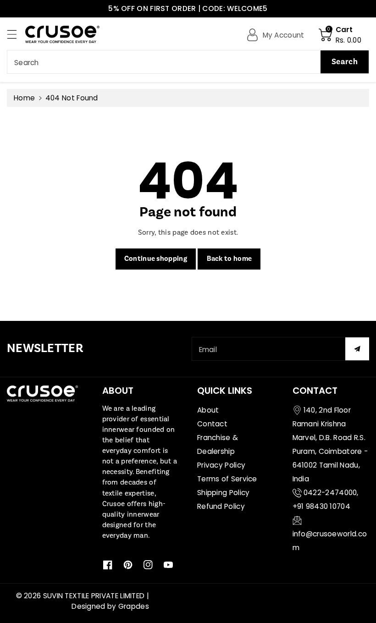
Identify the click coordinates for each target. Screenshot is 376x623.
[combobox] (188, 61)
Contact (212, 424)
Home (24, 98)
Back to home (229, 258)
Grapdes (133, 606)
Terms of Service (227, 479)
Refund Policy (221, 506)
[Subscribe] (357, 348)
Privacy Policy (221, 465)
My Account (283, 35)
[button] (16, 34)
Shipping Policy (223, 492)
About (208, 410)
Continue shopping (155, 258)
